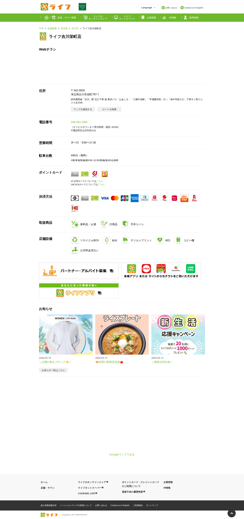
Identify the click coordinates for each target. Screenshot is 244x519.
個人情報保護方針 (49, 505)
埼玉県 (64, 28)
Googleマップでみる (122, 454)
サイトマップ (152, 505)
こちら (99, 181)
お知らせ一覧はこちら (53, 370)
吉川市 (75, 28)
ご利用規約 (138, 505)
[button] (161, 270)
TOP (41, 28)
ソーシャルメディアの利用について (76, 505)
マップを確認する (83, 109)
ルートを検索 (109, 109)
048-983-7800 (79, 122)
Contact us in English (119, 505)
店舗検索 (52, 28)
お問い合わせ (101, 505)
